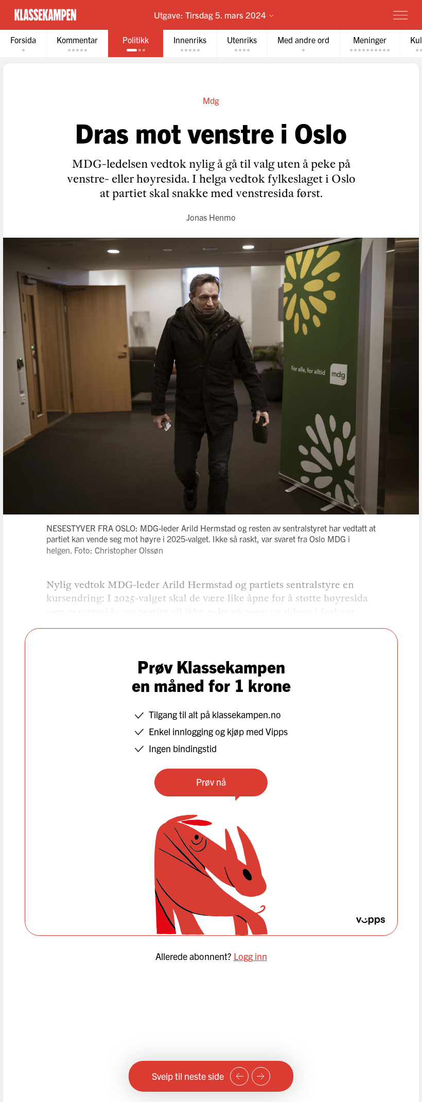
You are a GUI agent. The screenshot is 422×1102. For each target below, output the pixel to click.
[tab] (23, 43)
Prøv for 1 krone (340, 14)
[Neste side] (261, 1076)
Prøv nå (211, 782)
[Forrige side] (239, 1076)
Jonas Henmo (211, 217)
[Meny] (400, 15)
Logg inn (250, 956)
